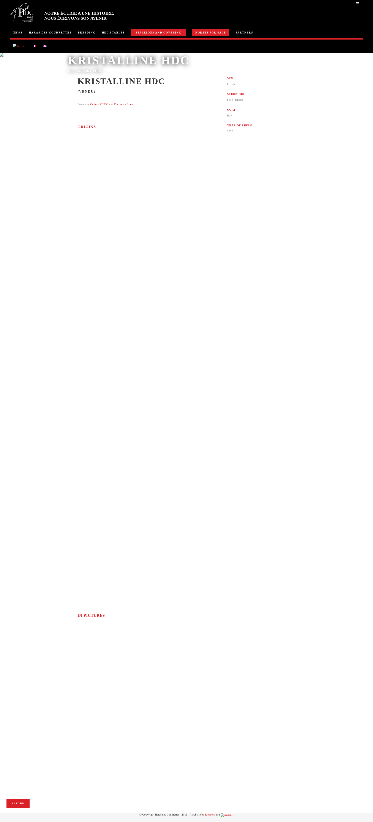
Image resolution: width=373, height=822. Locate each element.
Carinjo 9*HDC (99, 104)
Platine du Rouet (124, 104)
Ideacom (210, 814)
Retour (18, 803)
